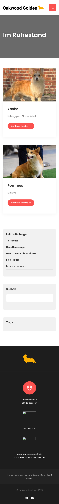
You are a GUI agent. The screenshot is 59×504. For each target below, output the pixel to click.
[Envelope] (32, 498)
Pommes (15, 185)
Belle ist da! (12, 259)
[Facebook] (27, 498)
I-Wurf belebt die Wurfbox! (21, 253)
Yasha (13, 109)
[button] (52, 7)
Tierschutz (12, 240)
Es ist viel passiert (16, 266)
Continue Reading (20, 126)
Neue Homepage (15, 247)
